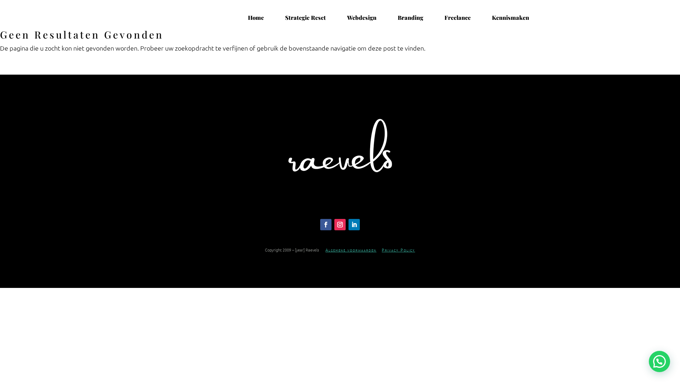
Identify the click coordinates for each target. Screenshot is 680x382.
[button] (659, 361)
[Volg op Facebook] (326, 224)
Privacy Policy (398, 250)
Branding (410, 17)
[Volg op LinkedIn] (354, 224)
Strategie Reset (305, 17)
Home (256, 17)
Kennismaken (510, 17)
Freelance (457, 17)
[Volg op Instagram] (340, 224)
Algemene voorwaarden (350, 250)
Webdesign (361, 17)
